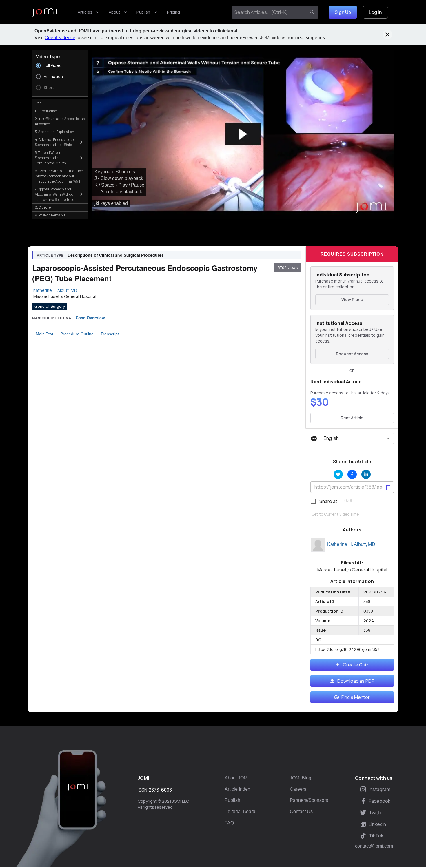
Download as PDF (355, 681)
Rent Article (352, 417)
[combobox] (269, 12)
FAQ (229, 822)
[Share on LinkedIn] (366, 474)
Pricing (173, 12)
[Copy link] (388, 487)
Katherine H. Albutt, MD (351, 544)
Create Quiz (356, 665)
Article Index (237, 789)
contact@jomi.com (374, 846)
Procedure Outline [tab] (77, 334)
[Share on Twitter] (338, 474)
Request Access (352, 353)
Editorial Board (240, 811)
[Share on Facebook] (352, 474)
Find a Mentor (355, 697)
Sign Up (343, 12)
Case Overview (90, 317)
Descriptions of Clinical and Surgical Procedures (116, 255)
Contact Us (301, 811)
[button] (243, 134)
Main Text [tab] (44, 334)
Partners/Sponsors (309, 800)
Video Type (48, 56)
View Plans (352, 299)
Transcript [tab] (110, 334)
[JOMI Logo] (44, 12)
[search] (312, 12)
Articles (85, 12)
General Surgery (49, 306)
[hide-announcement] (387, 34)
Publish (143, 12)
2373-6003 (160, 790)
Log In (375, 12)
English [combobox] (331, 438)
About (114, 12)
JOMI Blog (300, 777)
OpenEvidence (60, 37)
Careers (298, 789)
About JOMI (237, 777)
